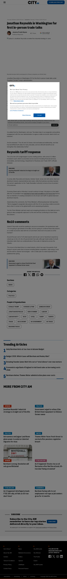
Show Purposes (26, 115)
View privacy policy (19, 100)
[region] (33, 101)
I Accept (39, 115)
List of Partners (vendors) (16, 110)
